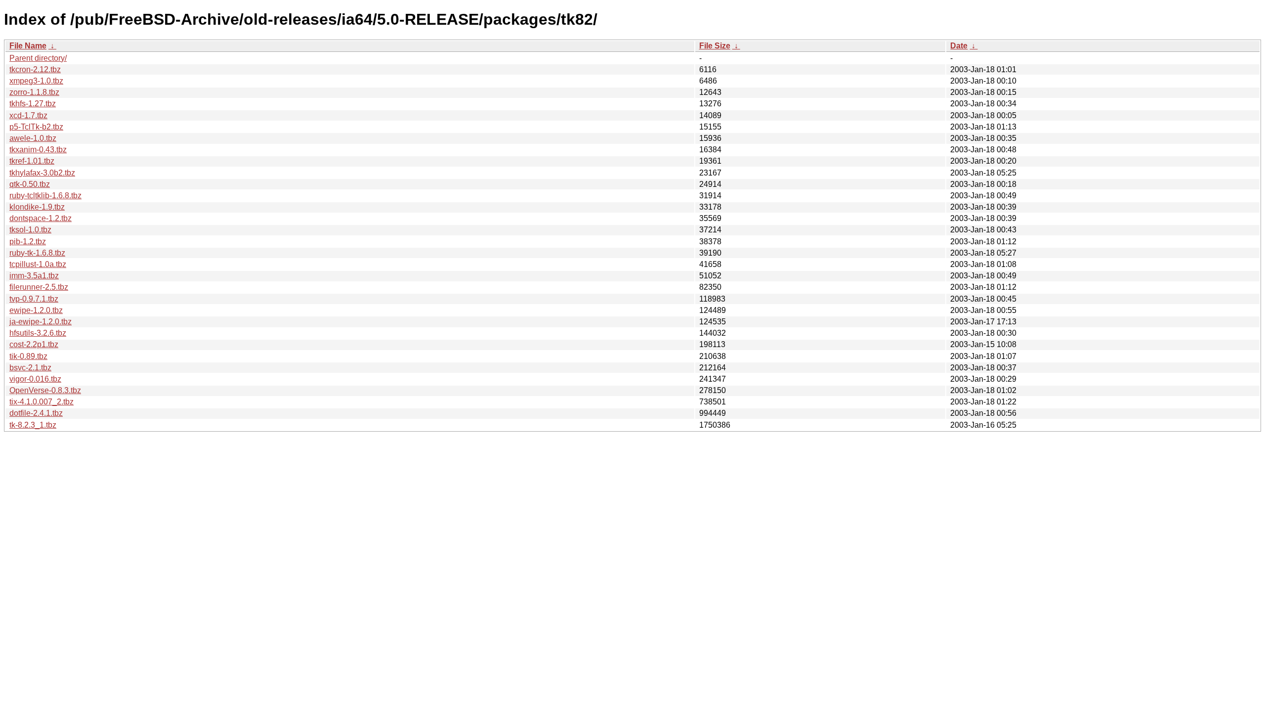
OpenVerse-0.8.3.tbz (45, 390)
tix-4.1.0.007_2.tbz (41, 402)
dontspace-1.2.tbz (40, 218)
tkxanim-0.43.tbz (38, 149)
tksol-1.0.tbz (30, 229)
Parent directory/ (38, 58)
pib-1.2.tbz (27, 241)
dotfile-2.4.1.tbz (36, 413)
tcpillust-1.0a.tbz (37, 264)
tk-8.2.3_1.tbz (32, 425)
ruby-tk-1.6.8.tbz (37, 253)
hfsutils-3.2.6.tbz (37, 333)
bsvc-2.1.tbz (30, 367)
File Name (27, 46)
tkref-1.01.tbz (31, 161)
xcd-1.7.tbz (28, 115)
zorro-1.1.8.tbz (34, 92)
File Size (714, 46)
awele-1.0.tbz (32, 138)
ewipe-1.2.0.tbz (36, 310)
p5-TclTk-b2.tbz (36, 127)
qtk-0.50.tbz (29, 184)
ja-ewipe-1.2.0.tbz (40, 321)
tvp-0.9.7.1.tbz (33, 299)
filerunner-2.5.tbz (38, 287)
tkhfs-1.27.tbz (32, 103)
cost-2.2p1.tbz (33, 344)
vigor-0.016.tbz (35, 379)
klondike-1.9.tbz (37, 207)
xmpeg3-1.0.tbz (36, 81)
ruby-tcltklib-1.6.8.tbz (45, 195)
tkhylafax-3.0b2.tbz (42, 173)
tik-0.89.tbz (28, 356)
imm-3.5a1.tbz (34, 275)
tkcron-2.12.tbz (35, 69)
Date (959, 46)
